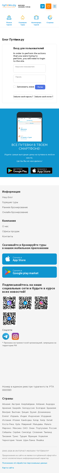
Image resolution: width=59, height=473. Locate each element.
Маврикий (26, 424)
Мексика (17, 428)
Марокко (6, 428)
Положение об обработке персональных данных (24, 463)
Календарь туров (36, 24)
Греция (25, 412)
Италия (16, 420)
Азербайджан (28, 404)
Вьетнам (16, 412)
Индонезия (34, 416)
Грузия (33, 412)
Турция (23, 436)
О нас (5, 226)
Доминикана (44, 412)
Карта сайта (8, 468)
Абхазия (6, 404)
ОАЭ (25, 428)
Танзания (6, 436)
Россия (53, 428)
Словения (37, 432)
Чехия (19, 440)
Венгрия (6, 412)
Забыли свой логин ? (43, 97)
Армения (6, 408)
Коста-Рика (8, 424)
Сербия (16, 432)
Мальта (47, 424)
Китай (49, 420)
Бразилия (51, 408)
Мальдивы (38, 424)
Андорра (50, 404)
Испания (6, 420)
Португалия (42, 428)
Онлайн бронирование (15, 212)
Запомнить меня (25, 87)
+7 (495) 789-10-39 (42, 6)
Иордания (46, 416)
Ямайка (40, 440)
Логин (40, 87)
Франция (32, 436)
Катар (36, 420)
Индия (23, 416)
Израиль (14, 416)
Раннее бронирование (15, 207)
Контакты (7, 236)
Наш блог (7, 197)
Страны (50, 23)
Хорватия (43, 436)
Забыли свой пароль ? (23, 97)
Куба (17, 424)
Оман (32, 428)
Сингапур (26, 432)
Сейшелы (6, 432)
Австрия (16, 404)
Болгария (40, 408)
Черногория (8, 440)
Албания (40, 404)
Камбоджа (26, 420)
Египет (5, 416)
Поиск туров (9, 24)
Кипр (42, 420)
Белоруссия (28, 408)
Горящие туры (23, 24)
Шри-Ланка (29, 440)
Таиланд (48, 432)
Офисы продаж (10, 231)
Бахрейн (16, 408)
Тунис (15, 436)
